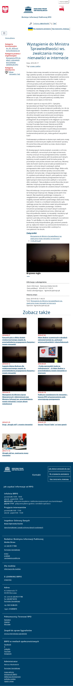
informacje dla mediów (12, 569)
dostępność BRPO (10, 674)
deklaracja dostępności (12, 677)
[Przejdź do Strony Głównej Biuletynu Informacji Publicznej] (61, 8)
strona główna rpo (14, 469)
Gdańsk (7, 622)
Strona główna (10, 38)
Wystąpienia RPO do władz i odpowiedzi (13, 59)
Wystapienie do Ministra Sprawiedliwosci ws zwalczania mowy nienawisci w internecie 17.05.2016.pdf (46, 238)
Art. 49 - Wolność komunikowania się (13, 49)
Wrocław (7, 624)
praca (6, 554)
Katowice (7, 620)
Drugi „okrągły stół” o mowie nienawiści (17, 425)
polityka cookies (10, 679)
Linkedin (7, 649)
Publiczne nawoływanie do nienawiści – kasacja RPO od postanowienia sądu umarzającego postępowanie (53, 397)
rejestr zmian (9, 681)
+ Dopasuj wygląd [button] (63, 1)
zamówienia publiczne (12, 558)
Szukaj (31, 23)
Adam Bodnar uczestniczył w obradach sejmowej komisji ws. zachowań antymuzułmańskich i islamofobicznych (53, 339)
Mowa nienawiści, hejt (14, 73)
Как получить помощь (59, 479)
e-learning (7, 580)
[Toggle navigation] (4, 33)
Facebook (7, 645)
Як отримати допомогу (59, 474)
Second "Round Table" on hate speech (52, 425)
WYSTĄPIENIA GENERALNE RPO (12, 64)
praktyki (7, 556)
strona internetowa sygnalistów (15, 634)
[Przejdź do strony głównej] (36, 9)
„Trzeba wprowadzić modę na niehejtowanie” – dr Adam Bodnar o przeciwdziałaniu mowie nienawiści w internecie (52, 369)
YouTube (7, 651)
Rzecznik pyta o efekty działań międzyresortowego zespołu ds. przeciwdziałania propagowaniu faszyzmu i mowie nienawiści (18, 340)
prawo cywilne (35, 66)
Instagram (8, 654)
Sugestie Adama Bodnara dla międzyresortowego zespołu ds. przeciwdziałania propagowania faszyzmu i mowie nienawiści (18, 369)
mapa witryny (9, 672)
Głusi (51, 23)
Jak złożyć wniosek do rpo (59, 469)
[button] (30, 261)
